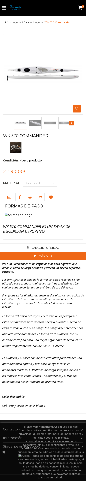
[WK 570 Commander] (20, 123)
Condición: (11, 160)
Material (12, 183)
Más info (45, 255)
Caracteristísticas (45, 247)
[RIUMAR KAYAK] (16, 7)
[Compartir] (40, 197)
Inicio (6, 22)
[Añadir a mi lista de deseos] (51, 197)
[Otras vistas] (14, 123)
